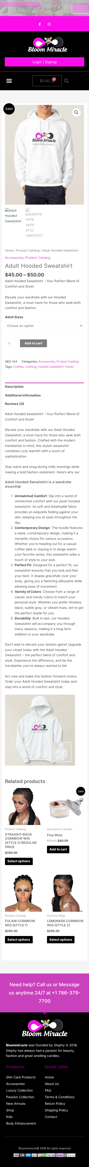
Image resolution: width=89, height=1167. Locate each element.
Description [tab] (14, 386)
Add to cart (33, 343)
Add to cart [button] (58, 849)
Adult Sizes (14, 317)
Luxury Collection (19, 1090)
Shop (10, 1110)
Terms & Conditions (60, 1097)
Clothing (31, 366)
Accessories (14, 258)
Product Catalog (28, 250)
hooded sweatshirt (50, 366)
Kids (9, 1117)
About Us (52, 1084)
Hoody (69, 366)
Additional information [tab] (23, 395)
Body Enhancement (21, 1123)
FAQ (48, 1090)
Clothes (18, 366)
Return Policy (55, 1103)
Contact (51, 1117)
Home (9, 250)
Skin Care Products (21, 1077)
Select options (18, 861)
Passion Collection (20, 1097)
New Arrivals (15, 1103)
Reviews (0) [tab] (14, 404)
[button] (9, 80)
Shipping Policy (56, 1110)
